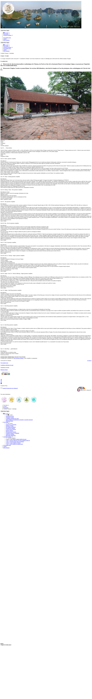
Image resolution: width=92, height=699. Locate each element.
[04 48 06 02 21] (1, 383)
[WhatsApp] (1, 382)
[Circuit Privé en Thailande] (4, 402)
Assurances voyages (5, 367)
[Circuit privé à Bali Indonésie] (26, 402)
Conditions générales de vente (7, 365)
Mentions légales (4, 369)
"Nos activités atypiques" (18, 358)
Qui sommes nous (4, 362)
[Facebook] (1, 379)
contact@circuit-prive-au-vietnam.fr (10, 388)
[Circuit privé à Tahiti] (33, 402)
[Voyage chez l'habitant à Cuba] (19, 402)
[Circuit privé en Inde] (11, 402)
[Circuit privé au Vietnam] (41, 28)
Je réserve (89, 360)
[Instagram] (1, 381)
